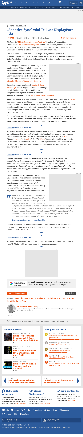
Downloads (37, 3)
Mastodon (8, 414)
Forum (56, 3)
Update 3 (11, 38)
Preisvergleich (48, 3)
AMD (32, 298)
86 (16, 371)
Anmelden (73, 3)
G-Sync (73, 99)
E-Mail (35, 306)
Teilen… (72, 293)
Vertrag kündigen (44, 427)
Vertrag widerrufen (31, 427)
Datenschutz (66, 427)
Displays (52, 298)
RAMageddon (14, 7)
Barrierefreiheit (56, 427)
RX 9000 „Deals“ (39, 7)
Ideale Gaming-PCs (52, 7)
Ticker (17, 3)
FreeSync (62, 298)
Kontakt (12, 427)
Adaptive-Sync (22, 298)
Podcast (5, 7)
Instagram (65, 410)
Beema (18, 139)
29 (16, 357)
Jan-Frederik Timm (24, 307)
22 (16, 343)
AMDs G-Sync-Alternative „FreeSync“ (31, 42)
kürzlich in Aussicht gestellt (29, 45)
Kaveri (42, 139)
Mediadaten (20, 427)
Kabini (66, 136)
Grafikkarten (21, 26)
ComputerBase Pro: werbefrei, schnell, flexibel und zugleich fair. (39, 321)
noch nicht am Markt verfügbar (42, 95)
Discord (16, 410)
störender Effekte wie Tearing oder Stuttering (24, 81)
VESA (24, 301)
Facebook (38, 410)
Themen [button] (29, 3)
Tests (22, 3)
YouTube (25, 414)
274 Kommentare (18, 293)
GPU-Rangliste (65, 7)
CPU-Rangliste (77, 7)
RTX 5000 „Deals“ (26, 7)
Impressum (5, 427)
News (12, 26)
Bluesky (27, 410)
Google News (52, 410)
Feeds (6, 410)
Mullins (28, 139)
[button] (81, 3)
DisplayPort (41, 298)
